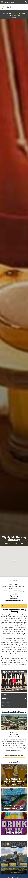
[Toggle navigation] (24, 7)
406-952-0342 (14, 596)
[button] (14, 560)
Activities (5, 695)
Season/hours (6, 705)
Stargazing (17, 15)
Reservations (6, 702)
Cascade (16, 736)
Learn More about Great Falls (14, 755)
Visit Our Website (14, 580)
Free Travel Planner (8, 2)
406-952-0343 (14, 598)
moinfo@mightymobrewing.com (14, 600)
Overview (5, 606)
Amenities (5, 698)
